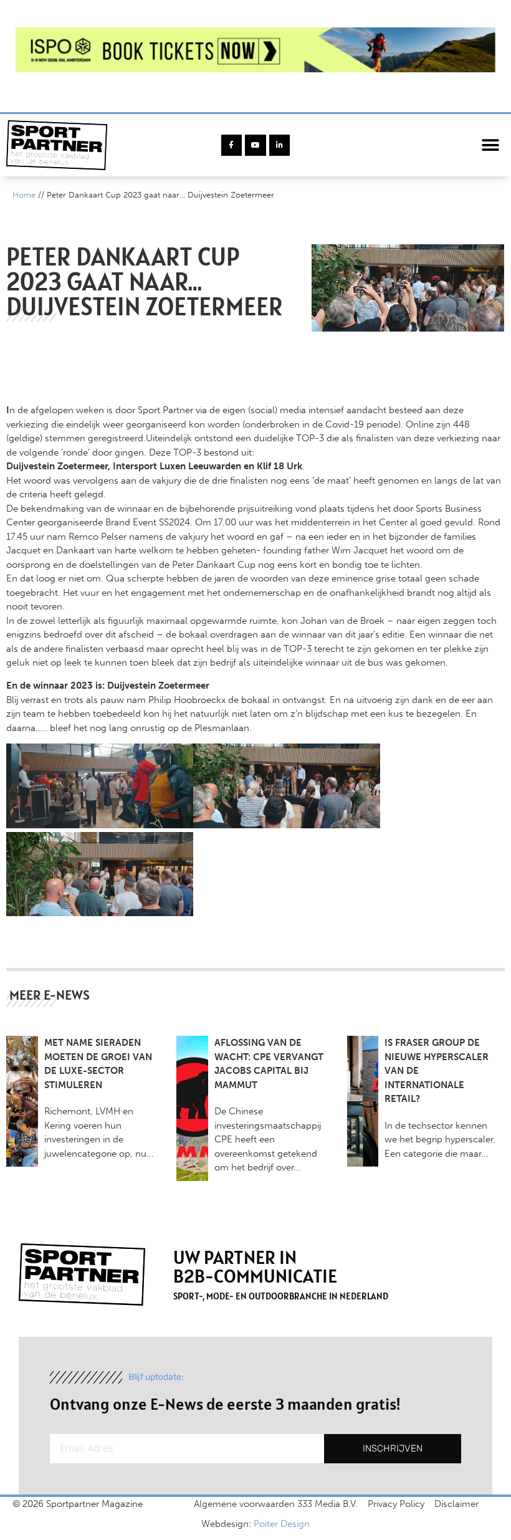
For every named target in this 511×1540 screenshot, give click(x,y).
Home (24, 194)
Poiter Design (282, 1523)
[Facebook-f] (231, 145)
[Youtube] (255, 145)
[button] (491, 146)
